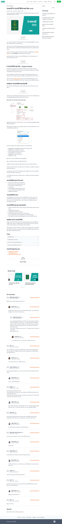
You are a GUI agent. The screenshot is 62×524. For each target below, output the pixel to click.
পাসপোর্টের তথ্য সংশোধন (17, 78)
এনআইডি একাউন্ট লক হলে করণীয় (47, 21)
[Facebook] (54, 521)
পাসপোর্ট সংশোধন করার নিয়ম (13, 251)
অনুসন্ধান (43, 5)
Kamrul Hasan (10, 11)
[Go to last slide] (9, 280)
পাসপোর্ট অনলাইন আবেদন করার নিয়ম (14, 254)
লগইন (19, 511)
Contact (59, 1)
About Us (19, 517)
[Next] (37, 280)
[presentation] (15, 277)
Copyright (34, 517)
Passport (45, 1)
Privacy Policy (28, 517)
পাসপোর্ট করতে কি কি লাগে (12, 252)
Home (28, 1)
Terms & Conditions (40, 517)
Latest (31, 1)
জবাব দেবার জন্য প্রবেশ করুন (34, 297)
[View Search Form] (55, 1)
